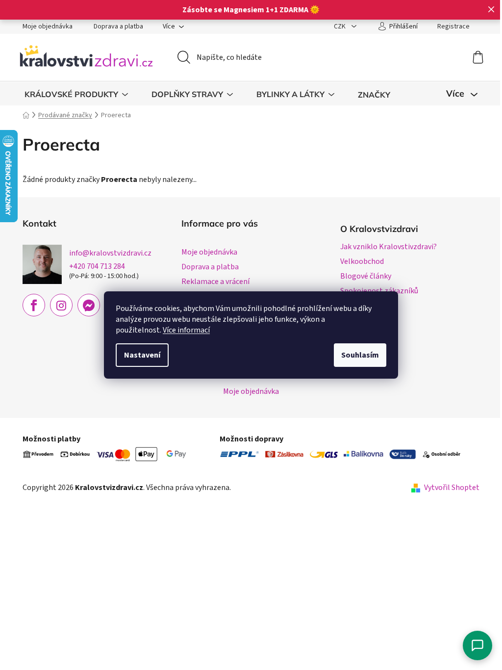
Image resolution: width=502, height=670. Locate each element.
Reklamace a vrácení (215, 281)
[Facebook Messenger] (88, 305)
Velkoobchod (362, 261)
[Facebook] (34, 305)
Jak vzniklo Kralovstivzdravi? (388, 246)
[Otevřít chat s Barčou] (477, 645)
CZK (340, 26)
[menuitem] (76, 94)
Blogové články (365, 276)
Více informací (186, 330)
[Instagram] (61, 305)
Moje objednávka (48, 26)
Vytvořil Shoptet (451, 487)
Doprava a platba (118, 26)
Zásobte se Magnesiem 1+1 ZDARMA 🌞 (251, 9)
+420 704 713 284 (97, 266)
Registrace (453, 26)
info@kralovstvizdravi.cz (110, 253)
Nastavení (142, 355)
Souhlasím (360, 355)
